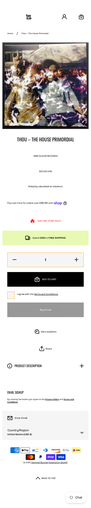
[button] (45, 349)
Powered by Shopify (58, 462)
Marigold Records (39, 462)
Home (10, 33)
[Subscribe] (81, 418)
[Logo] (28, 17)
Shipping (33, 186)
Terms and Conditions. (46, 294)
